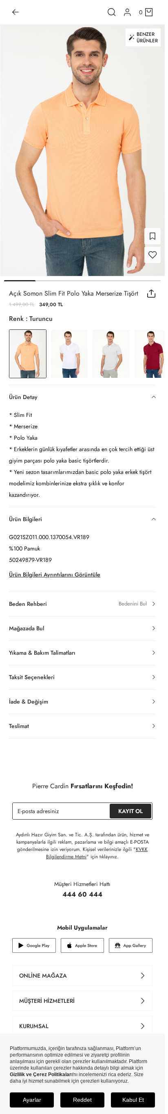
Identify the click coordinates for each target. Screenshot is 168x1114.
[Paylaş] (151, 289)
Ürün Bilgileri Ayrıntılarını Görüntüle (54, 570)
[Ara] (112, 12)
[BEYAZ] (69, 349)
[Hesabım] (127, 12)
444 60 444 (82, 889)
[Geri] (15, 12)
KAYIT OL (130, 806)
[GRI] (111, 349)
